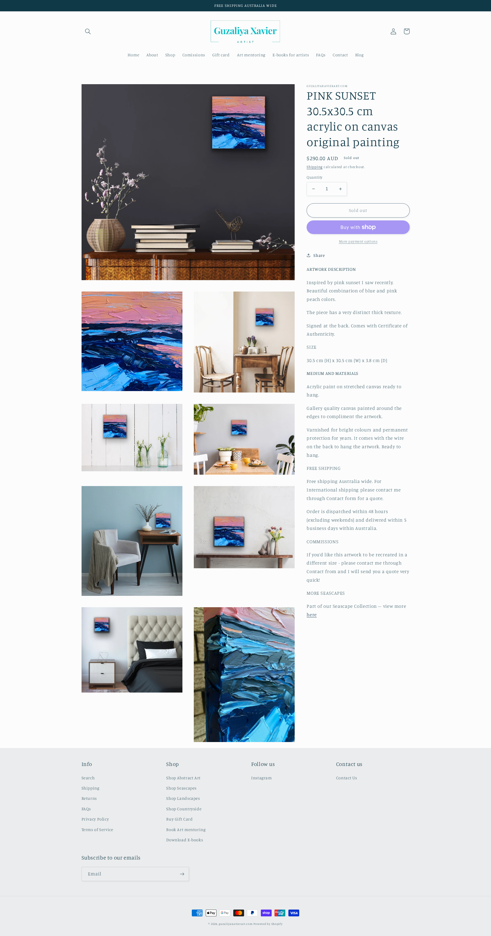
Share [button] (319, 255)
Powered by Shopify (267, 923)
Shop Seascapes (181, 788)
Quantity (314, 177)
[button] (88, 31)
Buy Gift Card (179, 819)
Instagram (261, 777)
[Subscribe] (181, 874)
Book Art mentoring (185, 829)
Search (88, 777)
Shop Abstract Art (183, 777)
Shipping (315, 166)
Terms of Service (97, 829)
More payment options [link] (358, 241)
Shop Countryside (183, 808)
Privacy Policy (95, 819)
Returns (89, 798)
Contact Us (346, 777)
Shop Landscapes (183, 798)
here (312, 614)
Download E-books (184, 839)
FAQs (86, 808)
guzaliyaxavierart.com (235, 923)
